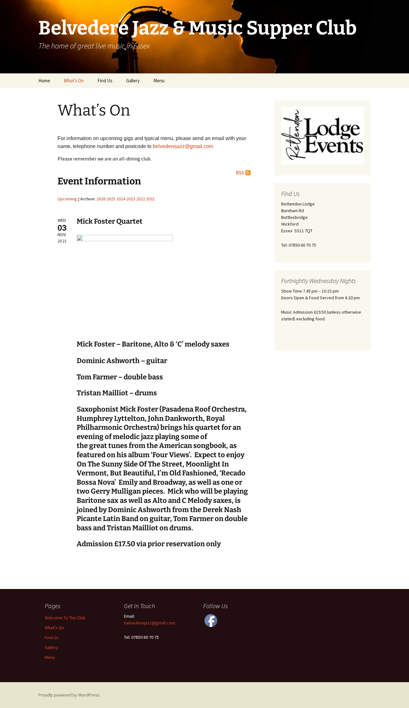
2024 (120, 199)
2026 (100, 199)
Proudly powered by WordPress (69, 695)
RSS (240, 172)
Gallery (133, 81)
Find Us (104, 81)
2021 (150, 199)
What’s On (74, 81)
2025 (110, 199)
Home (44, 81)
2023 (130, 199)
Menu (159, 81)
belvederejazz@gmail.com (149, 623)
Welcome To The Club (65, 618)
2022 (140, 199)
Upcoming (67, 199)
